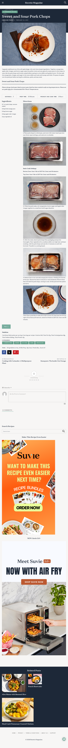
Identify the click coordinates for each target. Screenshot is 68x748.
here (9, 89)
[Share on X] (9, 352)
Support (53, 733)
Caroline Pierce (7, 20)
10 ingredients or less (12, 347)
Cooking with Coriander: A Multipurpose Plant (16, 362)
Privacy (20, 733)
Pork (31, 342)
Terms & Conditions (32, 733)
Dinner (17, 342)
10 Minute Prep (8, 342)
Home (14, 733)
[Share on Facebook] (4, 352)
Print (5, 326)
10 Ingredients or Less (9, 11)
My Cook (24, 342)
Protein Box (40, 342)
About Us (45, 733)
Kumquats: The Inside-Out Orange (53, 361)
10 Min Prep (22, 347)
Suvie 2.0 (42, 347)
